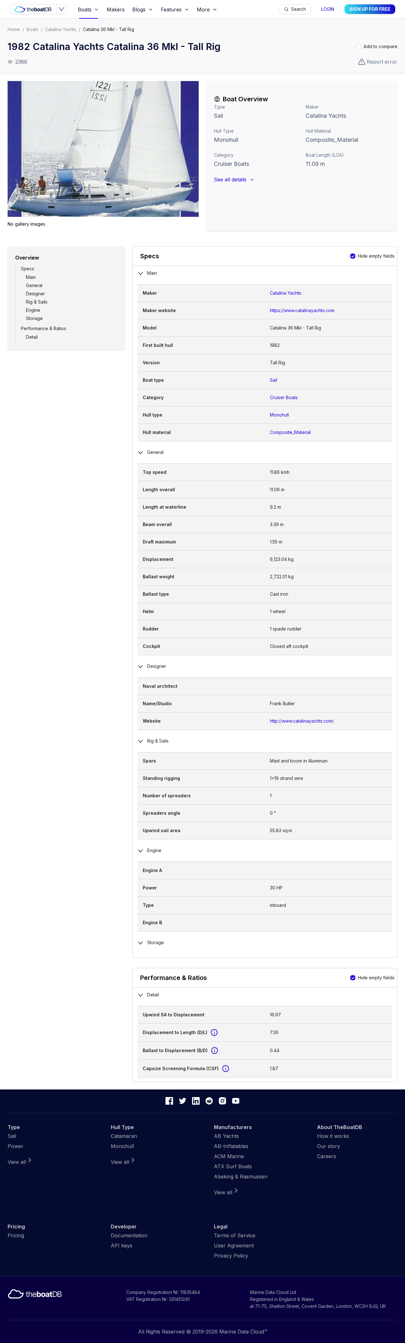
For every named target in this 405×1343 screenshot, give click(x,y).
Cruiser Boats (231, 163)
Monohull (226, 139)
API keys (121, 1245)
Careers (326, 1156)
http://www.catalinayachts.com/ (302, 721)
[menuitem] (88, 9)
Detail (32, 337)
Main (31, 277)
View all (17, 1162)
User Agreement (234, 1245)
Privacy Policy (231, 1255)
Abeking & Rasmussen (240, 1176)
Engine (33, 310)
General (34, 285)
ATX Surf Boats (233, 1166)
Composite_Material (290, 432)
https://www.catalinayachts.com (302, 310)
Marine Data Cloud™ (243, 1331)
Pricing (16, 1235)
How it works (333, 1136)
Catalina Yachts (60, 29)
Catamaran (124, 1136)
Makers (116, 9)
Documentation (129, 1235)
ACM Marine (229, 1156)
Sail (218, 115)
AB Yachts (226, 1136)
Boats (32, 29)
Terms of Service (234, 1235)
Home (14, 29)
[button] (103, 149)
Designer (35, 293)
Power (15, 1146)
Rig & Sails (36, 301)
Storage (34, 318)
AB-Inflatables (231, 1146)
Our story (328, 1146)
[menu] (176, 9)
